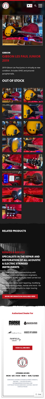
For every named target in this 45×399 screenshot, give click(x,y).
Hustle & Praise (22, 387)
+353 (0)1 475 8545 (25, 381)
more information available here (20, 296)
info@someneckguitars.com (22, 383)
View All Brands (22, 348)
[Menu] (40, 5)
